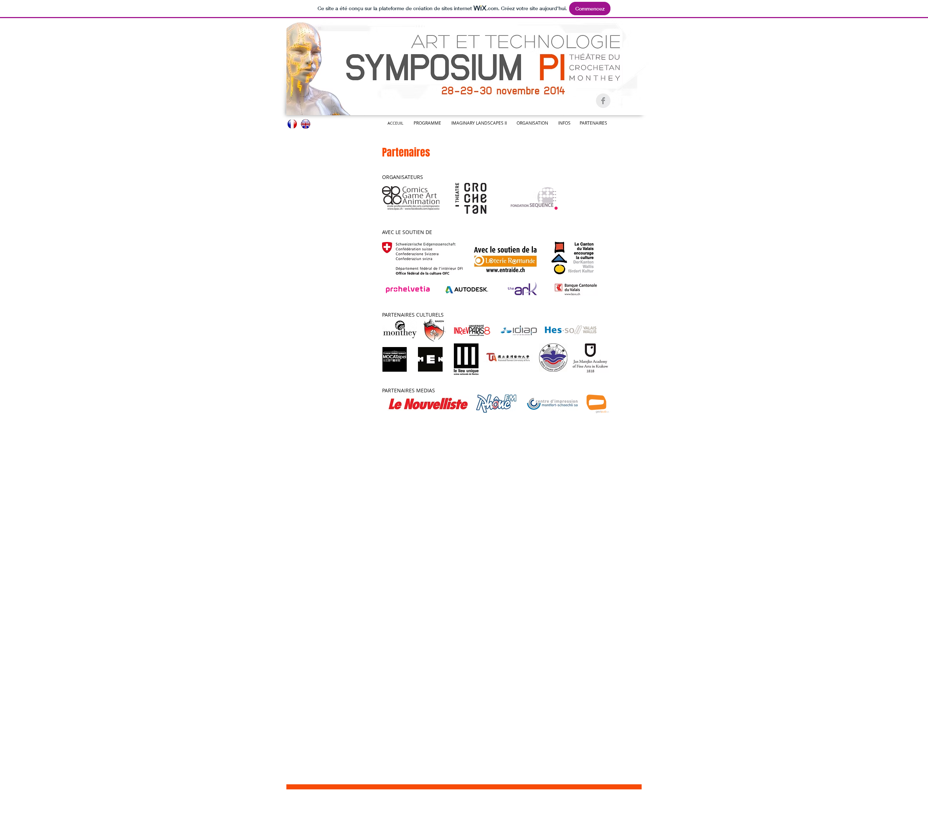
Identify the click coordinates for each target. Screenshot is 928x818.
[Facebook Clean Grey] (603, 100)
